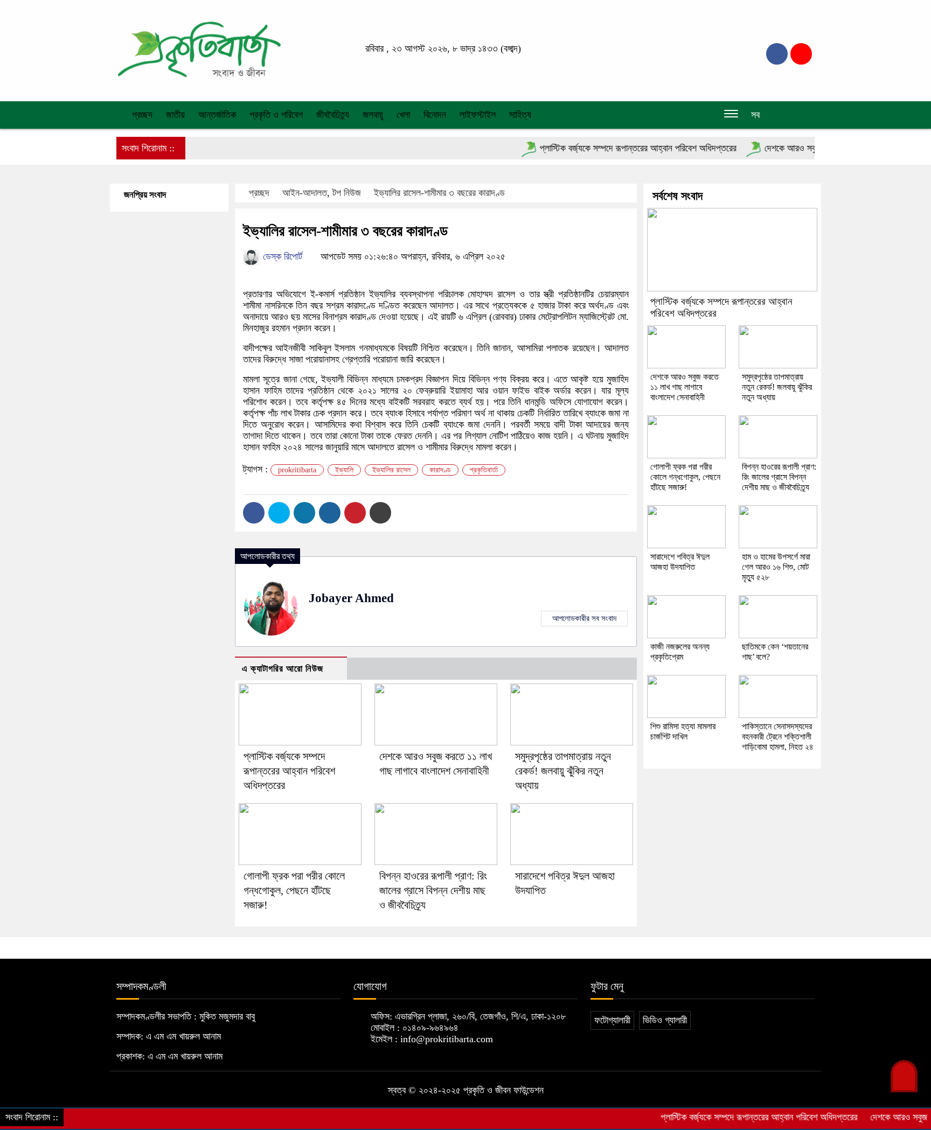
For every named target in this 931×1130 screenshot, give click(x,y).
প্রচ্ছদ (140, 114)
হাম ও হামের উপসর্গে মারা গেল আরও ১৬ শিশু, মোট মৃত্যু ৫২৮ (776, 567)
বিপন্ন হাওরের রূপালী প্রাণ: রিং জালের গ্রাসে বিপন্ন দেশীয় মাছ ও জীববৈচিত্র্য (433, 890)
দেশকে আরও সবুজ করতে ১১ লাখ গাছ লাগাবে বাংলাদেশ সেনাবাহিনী (684, 387)
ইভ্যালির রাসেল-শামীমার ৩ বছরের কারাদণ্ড (439, 192)
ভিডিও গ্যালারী (665, 1020)
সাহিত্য (520, 114)
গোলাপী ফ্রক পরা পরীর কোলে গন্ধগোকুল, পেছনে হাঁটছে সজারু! (294, 890)
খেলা (403, 114)
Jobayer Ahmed (351, 598)
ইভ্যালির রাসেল (391, 470)
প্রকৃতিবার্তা (484, 470)
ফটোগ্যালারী (612, 1020)
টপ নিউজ (346, 192)
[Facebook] (254, 513)
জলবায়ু (373, 114)
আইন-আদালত (304, 192)
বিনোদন (434, 114)
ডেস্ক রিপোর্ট (281, 256)
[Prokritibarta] (198, 49)
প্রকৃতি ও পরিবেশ (276, 114)
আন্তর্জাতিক (217, 114)
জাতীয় (175, 114)
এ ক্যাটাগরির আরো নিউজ (282, 669)
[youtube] (801, 54)
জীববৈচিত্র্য (332, 114)
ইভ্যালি (344, 470)
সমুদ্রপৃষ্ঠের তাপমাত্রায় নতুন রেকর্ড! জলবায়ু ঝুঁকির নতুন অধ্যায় (563, 770)
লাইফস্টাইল (478, 114)
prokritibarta (297, 470)
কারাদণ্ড (440, 470)
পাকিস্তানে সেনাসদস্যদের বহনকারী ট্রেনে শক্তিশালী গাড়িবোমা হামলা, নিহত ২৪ (778, 736)
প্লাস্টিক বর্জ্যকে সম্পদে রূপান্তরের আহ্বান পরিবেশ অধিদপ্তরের (614, 148)
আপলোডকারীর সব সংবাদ (584, 618)
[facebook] (777, 54)
